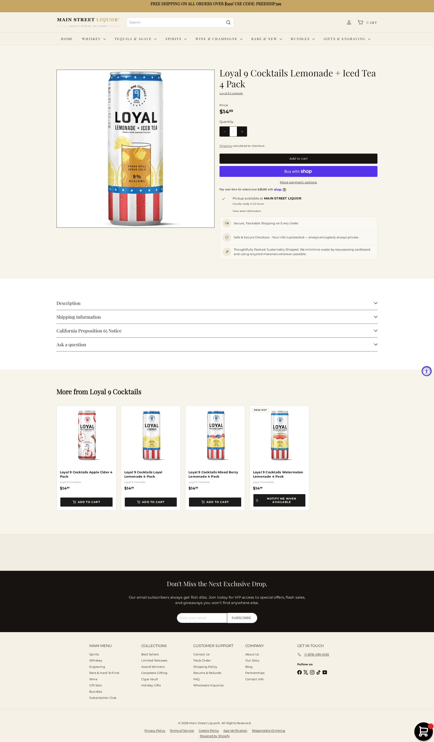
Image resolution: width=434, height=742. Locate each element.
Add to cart (89, 502)
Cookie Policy (209, 730)
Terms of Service (182, 730)
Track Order (202, 660)
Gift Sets (95, 685)
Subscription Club (103, 697)
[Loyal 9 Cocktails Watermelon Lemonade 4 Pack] (279, 448)
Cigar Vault (149, 679)
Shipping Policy (205, 667)
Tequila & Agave (134, 39)
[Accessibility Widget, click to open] (427, 371)
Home (67, 39)
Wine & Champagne (217, 39)
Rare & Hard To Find (104, 673)
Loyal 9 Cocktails (115, 391)
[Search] (228, 22)
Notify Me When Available (282, 500)
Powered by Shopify (215, 736)
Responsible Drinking (268, 730)
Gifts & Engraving (345, 39)
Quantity (226, 122)
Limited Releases (154, 660)
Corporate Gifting (154, 673)
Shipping (225, 145)
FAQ (196, 679)
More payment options (298, 182)
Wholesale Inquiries (208, 685)
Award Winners (153, 667)
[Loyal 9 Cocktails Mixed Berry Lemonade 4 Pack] (215, 448)
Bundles (301, 39)
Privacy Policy (154, 730)
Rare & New (264, 39)
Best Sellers (150, 654)
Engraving (97, 667)
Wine (93, 679)
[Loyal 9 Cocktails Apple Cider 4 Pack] (86, 448)
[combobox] (180, 22)
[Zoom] (135, 149)
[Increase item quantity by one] (242, 131)
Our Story (252, 660)
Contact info (254, 679)
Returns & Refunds (207, 673)
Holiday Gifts (151, 685)
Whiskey (92, 39)
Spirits (174, 39)
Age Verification (235, 730)
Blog (248, 667)
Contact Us (201, 654)
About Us (252, 654)
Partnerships (255, 673)
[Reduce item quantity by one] (224, 131)
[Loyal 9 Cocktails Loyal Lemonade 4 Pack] (151, 448)
